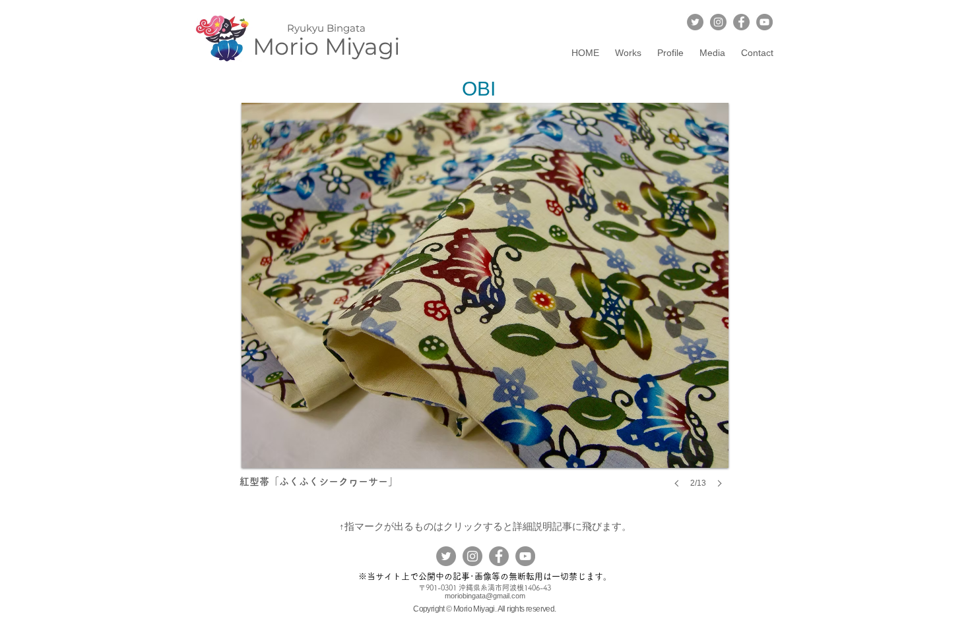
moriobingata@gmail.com (485, 596)
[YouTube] (764, 22)
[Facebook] (741, 22)
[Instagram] (718, 22)
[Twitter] (695, 22)
